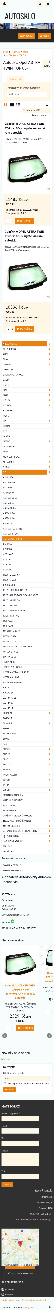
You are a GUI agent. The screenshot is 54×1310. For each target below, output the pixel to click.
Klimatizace (9, 810)
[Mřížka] (5, 106)
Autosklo (11, 343)
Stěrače (7, 846)
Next (49, 1035)
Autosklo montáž (12, 800)
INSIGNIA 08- (9, 584)
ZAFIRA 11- (8, 707)
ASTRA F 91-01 (10, 497)
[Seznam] (12, 106)
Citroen (7, 364)
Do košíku (25, 221)
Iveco (6, 415)
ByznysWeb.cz (30, 1307)
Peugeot (7, 713)
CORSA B (7, 564)
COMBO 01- (8, 549)
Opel (5, 472)
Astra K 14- (9, 518)
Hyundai (7, 405)
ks (12, 221)
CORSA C (7, 569)
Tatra (6, 784)
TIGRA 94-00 (9, 661)
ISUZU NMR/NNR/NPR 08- (15, 590)
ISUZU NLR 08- (10, 605)
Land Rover (9, 446)
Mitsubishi (9, 461)
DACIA (6, 379)
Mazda (6, 441)
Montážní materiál (13, 795)
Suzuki (6, 754)
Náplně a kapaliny (13, 841)
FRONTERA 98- (10, 579)
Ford (6, 395)
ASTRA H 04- (9, 513)
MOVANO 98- (9, 636)
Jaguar (6, 425)
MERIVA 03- (8, 620)
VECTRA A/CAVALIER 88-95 (16, 672)
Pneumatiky (12, 836)
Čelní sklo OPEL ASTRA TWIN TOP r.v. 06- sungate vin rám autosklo (24, 236)
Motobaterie (13, 825)
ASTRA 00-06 (9, 507)
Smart (6, 738)
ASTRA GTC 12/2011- (13, 528)
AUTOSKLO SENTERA (20, 21)
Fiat (5, 389)
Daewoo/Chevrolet (13, 374)
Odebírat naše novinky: (14, 1073)
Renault (7, 723)
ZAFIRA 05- (8, 702)
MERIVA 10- (8, 625)
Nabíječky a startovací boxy (21, 830)
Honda (6, 400)
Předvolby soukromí (11, 1300)
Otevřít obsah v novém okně (21, 1273)
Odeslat (7, 1184)
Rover (6, 728)
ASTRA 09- (8, 523)
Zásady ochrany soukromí (34, 1300)
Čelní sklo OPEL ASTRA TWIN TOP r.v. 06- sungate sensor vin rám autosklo (25, 128)
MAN (5, 451)
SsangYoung (9, 733)
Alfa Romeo (9, 348)
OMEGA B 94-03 (10, 651)
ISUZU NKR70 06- (11, 600)
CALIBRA (7, 543)
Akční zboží (9, 851)
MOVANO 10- (9, 641)
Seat (5, 759)
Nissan (6, 466)
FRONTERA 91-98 (11, 574)
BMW (5, 359)
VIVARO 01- (8, 687)
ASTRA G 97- (9, 502)
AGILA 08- (8, 487)
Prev (4, 1035)
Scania (6, 769)
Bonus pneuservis (13, 870)
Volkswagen (10, 774)
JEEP (5, 431)
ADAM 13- (8, 477)
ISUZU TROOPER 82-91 (14, 610)
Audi (5, 354)
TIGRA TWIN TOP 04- (12, 666)
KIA (4, 420)
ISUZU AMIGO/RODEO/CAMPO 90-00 (20, 595)
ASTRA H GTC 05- (11, 533)
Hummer (7, 410)
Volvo (6, 789)
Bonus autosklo (12, 865)
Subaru (7, 749)
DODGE (6, 384)
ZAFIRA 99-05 (9, 697)
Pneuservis (9, 805)
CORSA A (7, 559)
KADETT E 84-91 (11, 615)
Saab (5, 743)
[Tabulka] (18, 106)
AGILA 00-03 (9, 482)
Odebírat (9, 1089)
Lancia (6, 436)
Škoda (6, 764)
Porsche (7, 718)
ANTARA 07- (9, 492)
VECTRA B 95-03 (11, 677)
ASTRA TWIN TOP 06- (13, 538)
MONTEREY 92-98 (11, 630)
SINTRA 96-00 (9, 656)
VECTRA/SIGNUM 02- (13, 682)
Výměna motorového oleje (17, 815)
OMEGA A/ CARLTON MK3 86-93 (18, 646)
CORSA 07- (8, 554)
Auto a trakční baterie (19, 820)
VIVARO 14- (8, 692)
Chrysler (8, 369)
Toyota (6, 779)
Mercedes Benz (11, 456)
